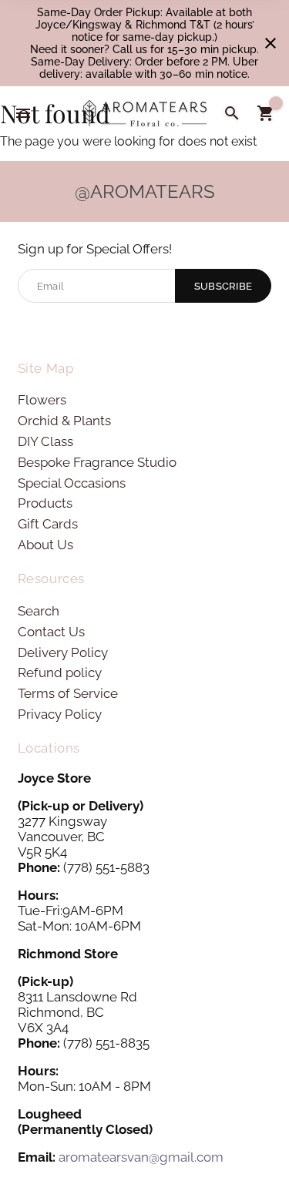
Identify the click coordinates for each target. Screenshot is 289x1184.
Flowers (42, 400)
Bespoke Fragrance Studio (97, 462)
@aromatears (145, 191)
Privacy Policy (60, 714)
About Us (45, 544)
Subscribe (223, 286)
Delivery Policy (63, 652)
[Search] (232, 113)
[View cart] (266, 113)
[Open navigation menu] (23, 113)
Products (45, 503)
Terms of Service (68, 693)
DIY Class (45, 441)
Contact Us (51, 631)
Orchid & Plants (64, 420)
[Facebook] (28, 329)
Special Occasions (72, 483)
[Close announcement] (270, 43)
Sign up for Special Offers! (95, 249)
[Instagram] (53, 329)
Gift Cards (48, 524)
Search (38, 611)
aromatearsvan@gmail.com (141, 1157)
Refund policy (60, 672)
